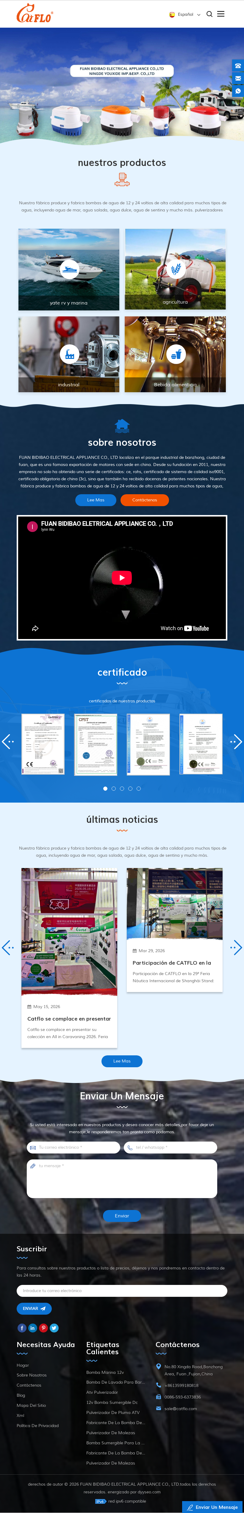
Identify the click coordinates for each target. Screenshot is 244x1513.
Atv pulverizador (102, 1451)
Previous (11, 801)
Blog (21, 1454)
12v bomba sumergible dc (112, 1462)
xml (20, 1475)
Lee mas (95, 559)
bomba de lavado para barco (115, 1441)
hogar (23, 1424)
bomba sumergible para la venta (115, 1502)
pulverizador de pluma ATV (113, 1472)
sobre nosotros (32, 1434)
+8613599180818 (181, 1445)
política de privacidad (38, 1485)
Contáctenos (144, 559)
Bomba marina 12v (105, 1431)
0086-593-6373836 (183, 1456)
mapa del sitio (31, 1465)
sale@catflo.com (181, 1468)
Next (233, 801)
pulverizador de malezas (110, 1492)
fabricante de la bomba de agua (115, 1482)
